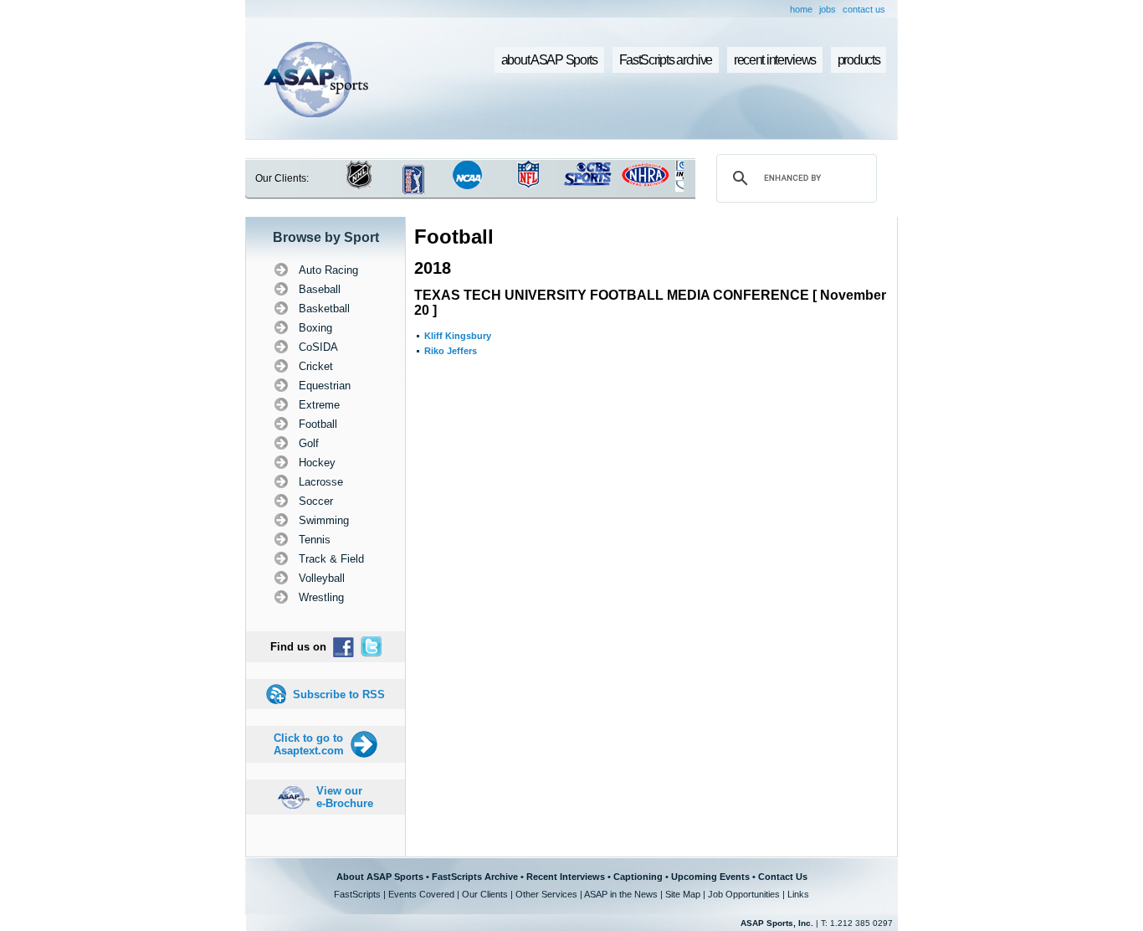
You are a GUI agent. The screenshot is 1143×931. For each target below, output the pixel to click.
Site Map (682, 894)
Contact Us (782, 877)
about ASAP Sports (549, 60)
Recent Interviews (565, 877)
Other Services (546, 894)
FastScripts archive (666, 60)
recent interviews (775, 60)
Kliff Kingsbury (457, 336)
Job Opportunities (744, 894)
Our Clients (485, 894)
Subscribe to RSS (339, 694)
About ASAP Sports (379, 877)
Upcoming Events (710, 877)
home (801, 9)
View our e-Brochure (344, 797)
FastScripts (357, 894)
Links (798, 894)
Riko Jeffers (450, 351)
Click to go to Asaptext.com (309, 744)
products (859, 60)
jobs (827, 9)
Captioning (638, 877)
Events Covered (421, 894)
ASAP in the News (621, 894)
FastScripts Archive (475, 877)
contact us (864, 9)
